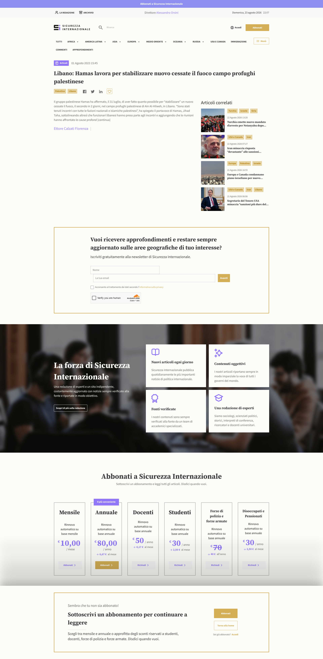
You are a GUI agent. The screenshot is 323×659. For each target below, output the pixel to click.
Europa (132, 41)
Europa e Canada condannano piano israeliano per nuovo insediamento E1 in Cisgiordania (247, 176)
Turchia (232, 110)
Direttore (161, 12)
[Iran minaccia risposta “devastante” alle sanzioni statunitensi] (213, 146)
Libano (72, 91)
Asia (115, 41)
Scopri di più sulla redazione (70, 408)
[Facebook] (85, 91)
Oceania (177, 41)
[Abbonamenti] (109, 91)
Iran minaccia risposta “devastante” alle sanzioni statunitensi (243, 150)
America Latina (93, 41)
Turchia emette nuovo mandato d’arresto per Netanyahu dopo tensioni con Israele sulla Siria (246, 124)
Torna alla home (226, 625)
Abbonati (257, 27)
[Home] (72, 27)
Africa (71, 41)
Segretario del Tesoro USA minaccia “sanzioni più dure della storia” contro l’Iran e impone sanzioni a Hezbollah (247, 202)
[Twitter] (93, 91)
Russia (196, 41)
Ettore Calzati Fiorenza (71, 128)
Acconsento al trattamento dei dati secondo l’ (129, 287)
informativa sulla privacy (151, 287)
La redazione (66, 12)
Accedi (238, 27)
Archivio (88, 12)
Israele (243, 110)
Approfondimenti (83, 49)
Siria (254, 110)
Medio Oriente (154, 41)
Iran (249, 137)
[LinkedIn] (101, 91)
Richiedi (141, 565)
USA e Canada (218, 41)
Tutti (59, 41)
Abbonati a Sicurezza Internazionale (161, 4)
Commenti (61, 49)
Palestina (60, 91)
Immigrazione (239, 41)
